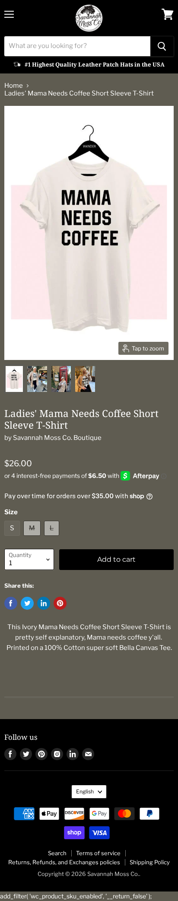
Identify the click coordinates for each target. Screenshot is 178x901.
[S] (13, 538)
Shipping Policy (150, 862)
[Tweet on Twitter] (27, 603)
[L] (52, 538)
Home (13, 85)
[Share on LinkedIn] (43, 603)
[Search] (162, 46)
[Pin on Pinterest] (60, 603)
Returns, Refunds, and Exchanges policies (64, 862)
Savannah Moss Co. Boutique (57, 438)
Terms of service (98, 853)
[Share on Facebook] (10, 603)
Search (57, 853)
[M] (33, 538)
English (85, 791)
